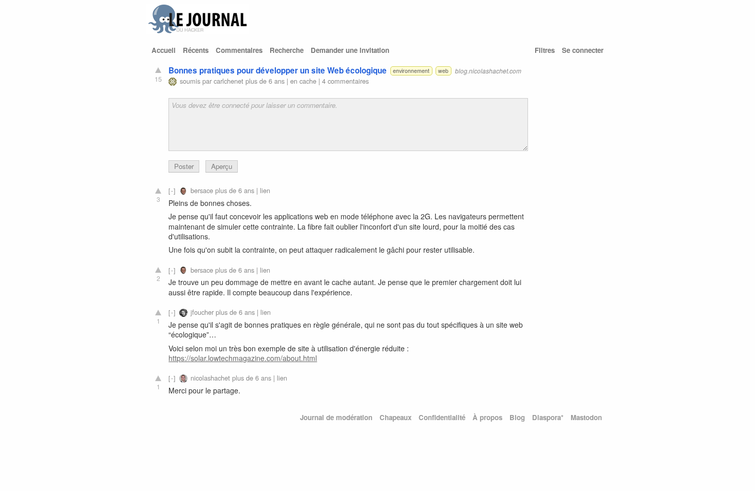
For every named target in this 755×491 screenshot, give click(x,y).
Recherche (287, 50)
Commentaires (239, 50)
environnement (411, 70)
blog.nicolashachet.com (488, 70)
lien (265, 190)
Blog (517, 417)
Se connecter (582, 50)
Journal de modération (336, 417)
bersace (202, 190)
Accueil (164, 50)
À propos (487, 417)
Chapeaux (395, 417)
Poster (184, 166)
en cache (303, 81)
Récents (196, 50)
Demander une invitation (350, 50)
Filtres (545, 50)
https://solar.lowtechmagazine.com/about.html (242, 358)
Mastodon (586, 417)
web (443, 70)
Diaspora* (547, 417)
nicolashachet (210, 378)
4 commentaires (345, 81)
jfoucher (202, 312)
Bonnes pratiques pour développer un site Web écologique (277, 70)
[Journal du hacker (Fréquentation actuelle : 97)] (197, 31)
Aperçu (221, 166)
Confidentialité (442, 417)
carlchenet (228, 81)
